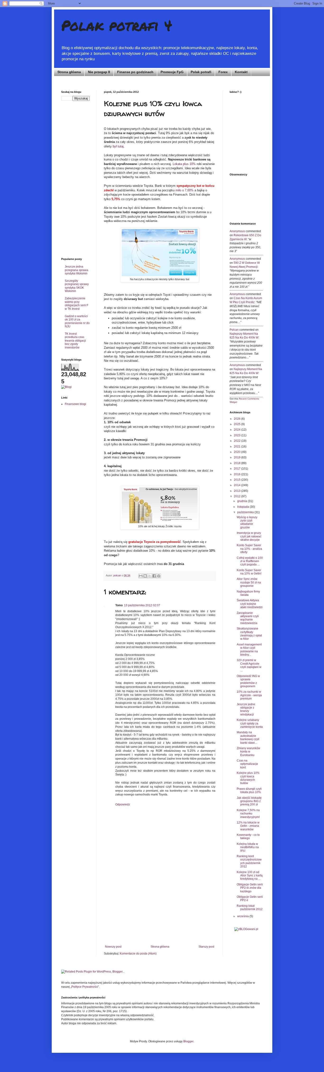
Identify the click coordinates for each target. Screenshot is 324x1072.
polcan (234, 329)
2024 (237, 429)
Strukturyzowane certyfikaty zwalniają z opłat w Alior (249, 633)
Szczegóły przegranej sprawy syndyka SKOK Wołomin (77, 286)
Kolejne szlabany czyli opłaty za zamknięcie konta (250, 723)
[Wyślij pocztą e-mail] (140, 576)
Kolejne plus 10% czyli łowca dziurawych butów (248, 778)
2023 (237, 435)
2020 (237, 452)
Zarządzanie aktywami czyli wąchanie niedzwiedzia (248, 618)
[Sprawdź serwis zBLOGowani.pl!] (246, 929)
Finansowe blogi (75, 404)
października (246, 512)
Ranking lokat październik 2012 (250, 907)
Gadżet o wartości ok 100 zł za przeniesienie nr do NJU (77, 321)
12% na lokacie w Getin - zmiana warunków (248, 826)
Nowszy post (113, 946)
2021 (237, 446)
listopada (243, 506)
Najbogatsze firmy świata (248, 593)
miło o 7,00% (185, 190)
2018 (237, 463)
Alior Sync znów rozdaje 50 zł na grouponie (249, 582)
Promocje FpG (172, 72)
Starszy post (206, 946)
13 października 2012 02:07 (142, 605)
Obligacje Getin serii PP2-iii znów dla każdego (250, 888)
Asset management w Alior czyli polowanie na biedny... (249, 649)
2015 (237, 479)
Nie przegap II (99, 72)
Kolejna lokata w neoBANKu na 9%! (248, 847)
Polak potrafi (201, 72)
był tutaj (118, 146)
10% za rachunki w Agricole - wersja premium (249, 695)
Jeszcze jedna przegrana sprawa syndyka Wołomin (76, 270)
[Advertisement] (159, 909)
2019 (237, 457)
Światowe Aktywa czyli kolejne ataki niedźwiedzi (250, 604)
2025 (237, 424)
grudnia (242, 501)
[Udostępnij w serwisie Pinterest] (158, 576)
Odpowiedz (122, 804)
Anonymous (237, 231)
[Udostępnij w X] (149, 576)
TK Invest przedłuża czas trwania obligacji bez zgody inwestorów (75, 340)
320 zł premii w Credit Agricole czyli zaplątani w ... (249, 665)
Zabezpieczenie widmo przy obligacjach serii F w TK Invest (76, 303)
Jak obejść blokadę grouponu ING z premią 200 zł (249, 801)
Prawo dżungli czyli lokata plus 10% (249, 790)
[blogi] (66, 387)
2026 (237, 418)
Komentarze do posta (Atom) (138, 953)
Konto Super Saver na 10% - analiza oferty (249, 549)
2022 (237, 440)
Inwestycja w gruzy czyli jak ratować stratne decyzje (249, 536)
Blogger (188, 1041)
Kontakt (241, 72)
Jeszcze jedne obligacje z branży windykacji (246, 709)
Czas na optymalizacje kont (247, 764)
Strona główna (69, 72)
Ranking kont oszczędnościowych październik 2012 (249, 861)
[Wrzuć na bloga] (145, 576)
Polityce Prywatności (84, 986)
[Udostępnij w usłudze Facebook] (154, 576)
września (243, 916)
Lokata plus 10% (184, 164)
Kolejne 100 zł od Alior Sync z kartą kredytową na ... (250, 875)
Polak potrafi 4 (116, 25)
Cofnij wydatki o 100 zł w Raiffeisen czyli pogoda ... (250, 561)
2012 (237, 496)
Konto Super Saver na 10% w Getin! (249, 572)
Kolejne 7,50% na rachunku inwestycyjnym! (248, 814)
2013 (237, 491)
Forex (223, 72)
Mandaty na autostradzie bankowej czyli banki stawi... (248, 737)
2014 (237, 485)
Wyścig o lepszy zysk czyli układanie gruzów (247, 522)
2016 (237, 474)
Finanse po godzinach (135, 72)
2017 (237, 468)
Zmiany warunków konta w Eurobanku (248, 752)
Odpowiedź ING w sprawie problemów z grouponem (248, 681)
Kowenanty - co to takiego (248, 836)
